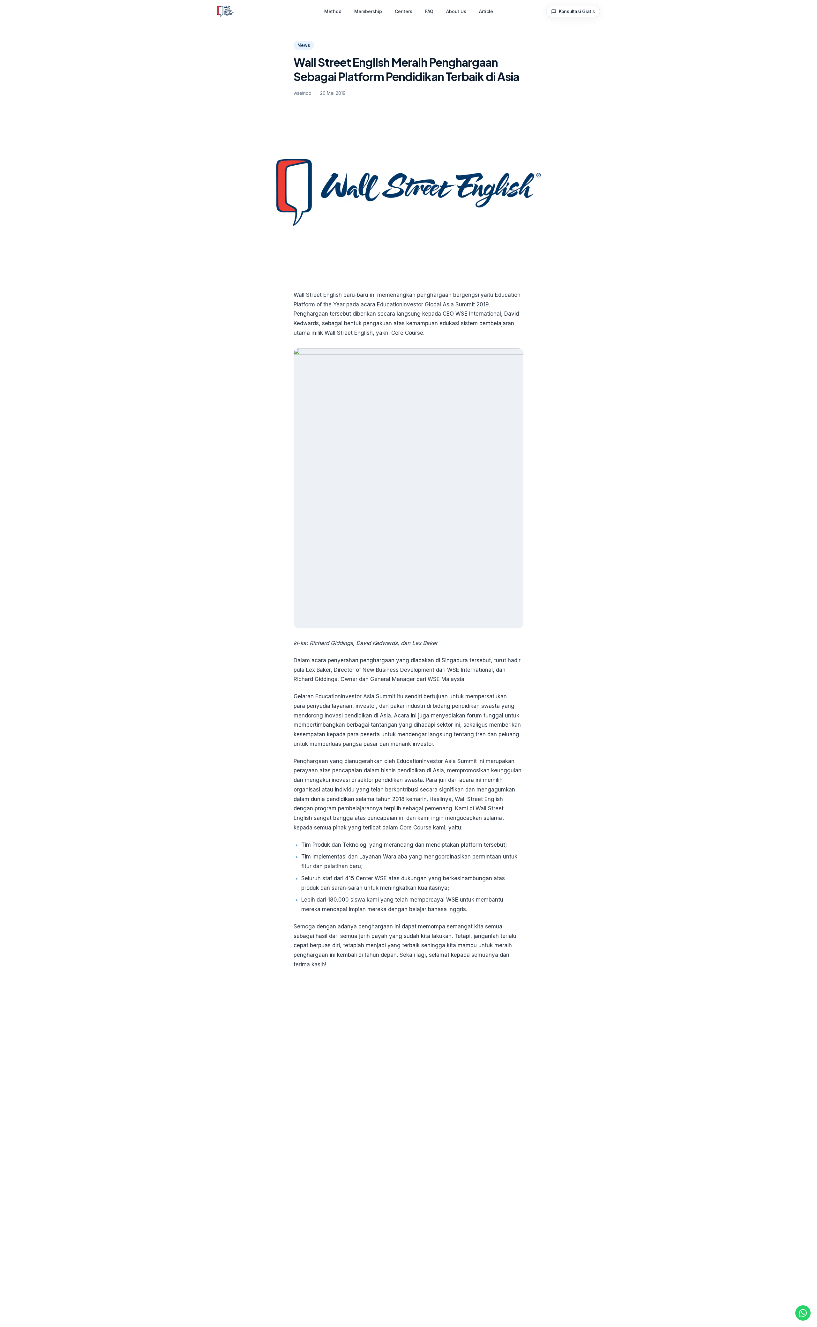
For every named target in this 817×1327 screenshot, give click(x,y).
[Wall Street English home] (225, 11)
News (303, 45)
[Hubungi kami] (803, 1313)
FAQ (429, 11)
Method (332, 11)
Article (486, 11)
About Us (456, 11)
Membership (368, 11)
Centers (403, 11)
